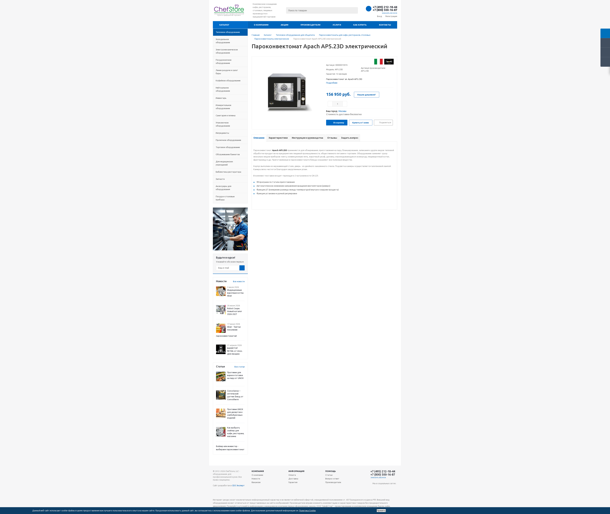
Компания (258, 471)
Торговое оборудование (228, 147)
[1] (327, 61)
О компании (261, 25)
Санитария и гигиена (225, 115)
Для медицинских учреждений (224, 163)
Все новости (239, 281)
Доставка (293, 478)
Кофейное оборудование (228, 80)
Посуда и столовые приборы (225, 198)
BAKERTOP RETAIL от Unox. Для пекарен (235, 351)
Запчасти (220, 179)
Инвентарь (221, 98)
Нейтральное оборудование (223, 89)
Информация (296, 471)
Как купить (360, 25)
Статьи (328, 475)
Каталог (224, 25)
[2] (330, 61)
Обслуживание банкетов (228, 154)
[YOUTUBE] (375, 488)
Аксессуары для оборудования (223, 187)
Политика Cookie (307, 510)
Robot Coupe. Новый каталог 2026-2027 (234, 311)
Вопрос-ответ (332, 478)
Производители (310, 25)
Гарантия (292, 482)
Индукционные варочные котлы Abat (235, 293)
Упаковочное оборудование (223, 124)
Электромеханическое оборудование (227, 51)
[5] (339, 61)
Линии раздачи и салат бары (227, 71)
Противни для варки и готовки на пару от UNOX (235, 375)
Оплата (292, 475)
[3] (333, 61)
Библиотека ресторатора (228, 172)
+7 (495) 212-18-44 (385, 7)
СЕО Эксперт (238, 485)
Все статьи (239, 367)
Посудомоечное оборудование (223, 61)
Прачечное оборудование (228, 140)
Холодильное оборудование (223, 41)
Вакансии (256, 482)
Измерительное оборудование (223, 106)
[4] (336, 61)
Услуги (337, 25)
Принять (381, 510)
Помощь (330, 471)
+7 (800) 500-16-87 (385, 9)
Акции (284, 25)
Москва (342, 111)
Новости (256, 478)
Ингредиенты (222, 133)
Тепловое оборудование (228, 32)
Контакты (385, 25)
